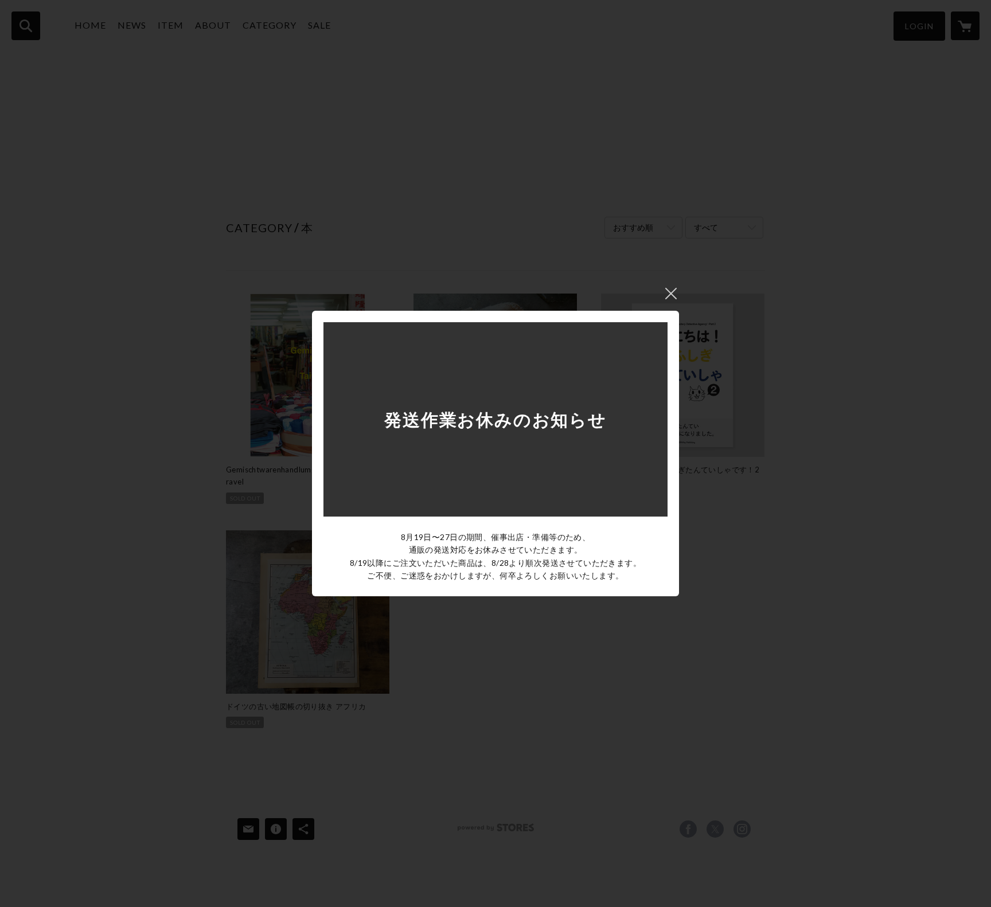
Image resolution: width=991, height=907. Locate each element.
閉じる (671, 293)
